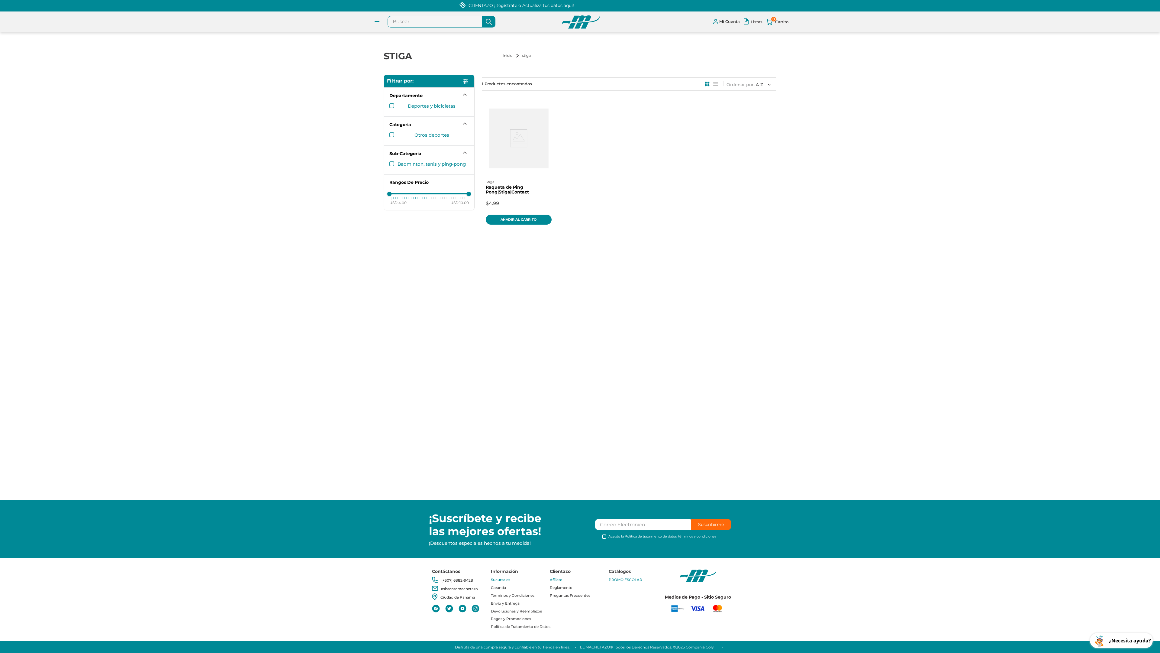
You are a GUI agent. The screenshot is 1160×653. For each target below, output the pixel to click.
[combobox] (441, 22)
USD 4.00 (398, 203)
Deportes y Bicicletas (432, 106)
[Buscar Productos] (488, 21)
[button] (429, 96)
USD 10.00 (459, 203)
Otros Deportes (431, 135)
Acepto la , (662, 536)
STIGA (526, 55)
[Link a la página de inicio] (512, 55)
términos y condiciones (697, 536)
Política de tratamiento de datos (651, 536)
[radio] (707, 84)
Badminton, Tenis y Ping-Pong (432, 164)
